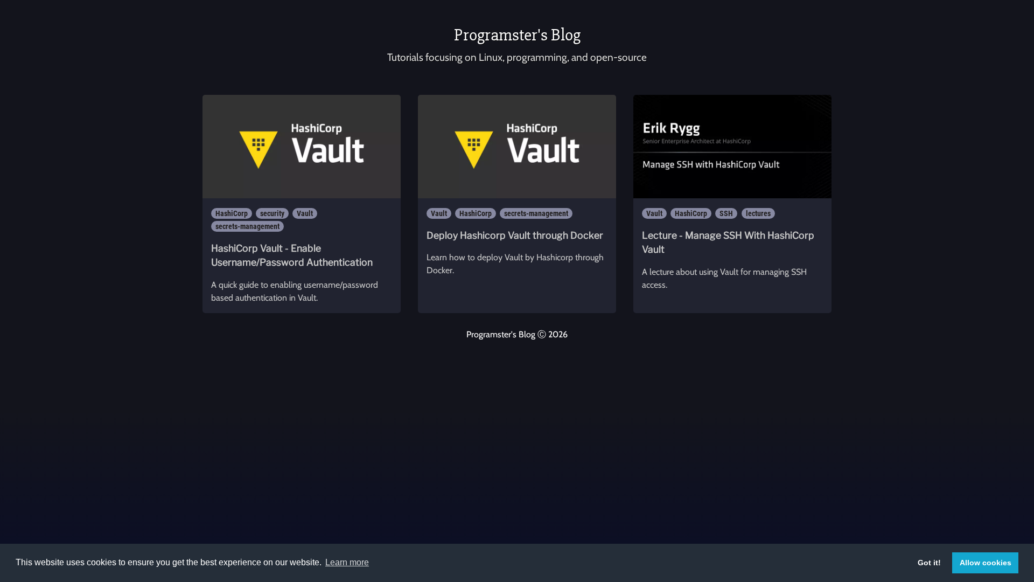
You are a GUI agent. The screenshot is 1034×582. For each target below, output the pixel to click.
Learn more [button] (347, 562)
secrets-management (247, 226)
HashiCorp (231, 213)
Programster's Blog (517, 34)
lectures (758, 213)
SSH (726, 213)
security (272, 213)
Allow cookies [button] (985, 562)
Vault (305, 213)
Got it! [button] (929, 562)
